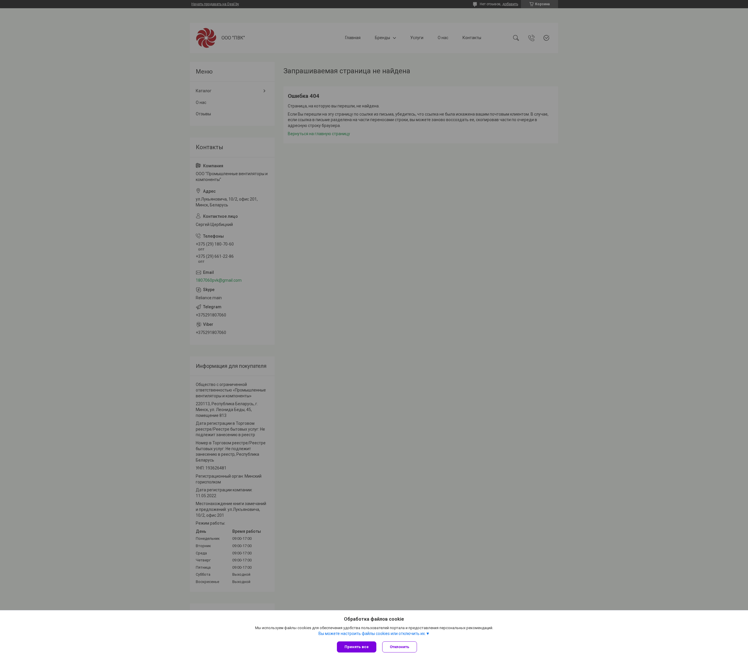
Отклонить (399, 647)
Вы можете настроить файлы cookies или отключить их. (372, 633)
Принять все (356, 647)
